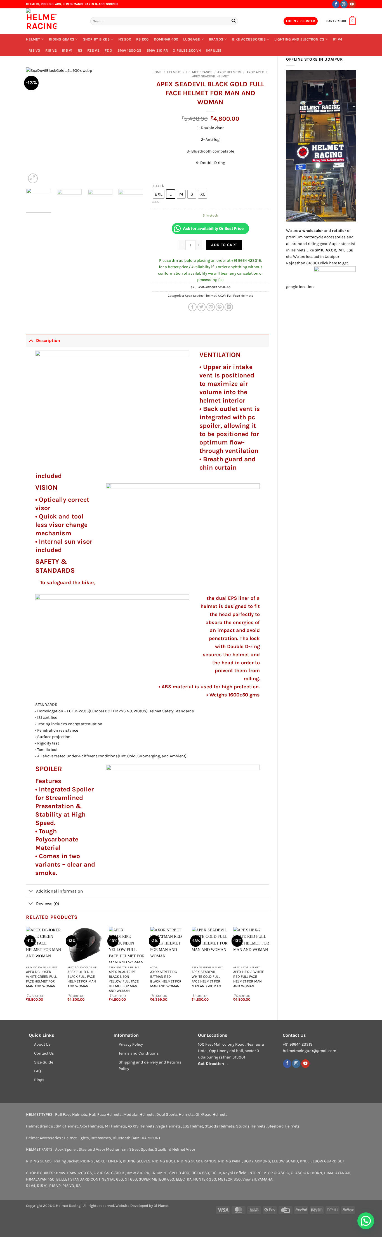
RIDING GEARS (61, 39)
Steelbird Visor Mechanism (103, 1149)
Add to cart (224, 244)
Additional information (59, 891)
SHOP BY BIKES (96, 39)
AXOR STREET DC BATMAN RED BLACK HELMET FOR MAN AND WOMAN (165, 979)
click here (328, 263)
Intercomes (101, 1138)
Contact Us (44, 1053)
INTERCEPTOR (260, 1173)
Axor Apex (255, 72)
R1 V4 (337, 39)
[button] (301, 21)
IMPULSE (214, 50)
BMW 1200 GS (129, 50)
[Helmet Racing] (54, 21)
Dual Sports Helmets (175, 1114)
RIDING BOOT (163, 1161)
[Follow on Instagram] (344, 4)
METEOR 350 (229, 1179)
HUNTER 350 (204, 1179)
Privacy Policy (131, 1044)
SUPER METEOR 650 (156, 1179)
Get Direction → (213, 1063)
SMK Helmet (67, 1126)
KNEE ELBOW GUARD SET (322, 1161)
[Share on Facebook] (192, 307)
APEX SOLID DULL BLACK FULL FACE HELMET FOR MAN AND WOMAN (81, 979)
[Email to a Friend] (210, 307)
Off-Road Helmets (211, 1114)
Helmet (33, 39)
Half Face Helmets (105, 1114)
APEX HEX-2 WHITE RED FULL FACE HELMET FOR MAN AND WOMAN (248, 979)
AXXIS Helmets (141, 1126)
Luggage (191, 39)
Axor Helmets (229, 72)
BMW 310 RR (157, 50)
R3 (80, 50)
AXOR (222, 296)
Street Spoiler (141, 1149)
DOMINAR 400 (166, 39)
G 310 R (118, 1173)
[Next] (134, 126)
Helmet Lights (76, 1138)
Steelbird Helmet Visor (175, 1149)
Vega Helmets (168, 1126)
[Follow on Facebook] (335, 4)
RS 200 (142, 39)
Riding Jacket (66, 1161)
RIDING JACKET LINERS (100, 1161)
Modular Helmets (139, 1114)
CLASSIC (281, 1173)
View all (249, 1179)
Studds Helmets (219, 1126)
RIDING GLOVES (136, 1161)
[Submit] (233, 21)
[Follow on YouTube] (352, 4)
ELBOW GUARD (285, 1161)
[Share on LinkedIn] (229, 307)
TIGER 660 (200, 1173)
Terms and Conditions (139, 1053)
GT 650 (131, 1179)
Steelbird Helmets (283, 1126)
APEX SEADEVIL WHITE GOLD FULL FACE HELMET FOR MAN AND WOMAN (206, 979)
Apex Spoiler (66, 1149)
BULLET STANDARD (73, 1179)
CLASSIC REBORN (306, 1173)
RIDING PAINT (230, 1161)
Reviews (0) (47, 903)
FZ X (108, 50)
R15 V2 (51, 50)
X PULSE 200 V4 (187, 50)
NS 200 (124, 39)
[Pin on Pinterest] (220, 307)
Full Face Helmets (240, 296)
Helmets (174, 72)
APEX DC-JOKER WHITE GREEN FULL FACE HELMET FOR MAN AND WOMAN (41, 979)
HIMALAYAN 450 (40, 1179)
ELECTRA (184, 1179)
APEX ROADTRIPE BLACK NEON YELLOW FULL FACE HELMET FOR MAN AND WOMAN (124, 981)
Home (157, 72)
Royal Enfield (235, 1173)
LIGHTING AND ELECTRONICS (299, 39)
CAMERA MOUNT (146, 1138)
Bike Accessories (249, 39)
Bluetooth (122, 1138)
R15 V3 (34, 50)
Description (48, 340)
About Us (42, 1044)
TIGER (216, 1173)
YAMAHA (265, 1179)
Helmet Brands (199, 72)
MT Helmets (115, 1126)
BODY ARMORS (257, 1161)
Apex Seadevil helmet (210, 76)
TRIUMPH (159, 1173)
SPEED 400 (179, 1173)
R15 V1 (67, 50)
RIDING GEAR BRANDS (196, 1161)
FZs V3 (93, 50)
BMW (60, 1173)
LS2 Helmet (193, 1126)
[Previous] (35, 126)
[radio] (158, 194)
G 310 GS (101, 1173)
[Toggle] (31, 340)
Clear (156, 202)
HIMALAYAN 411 (337, 1173)
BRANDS (216, 39)
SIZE (155, 185)
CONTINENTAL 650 (107, 1179)
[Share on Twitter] (201, 307)
